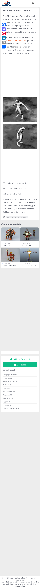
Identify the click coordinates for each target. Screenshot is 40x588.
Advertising (20, 580)
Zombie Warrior (28, 245)
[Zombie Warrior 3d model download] (29, 234)
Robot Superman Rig (29, 266)
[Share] (4, 47)
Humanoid (12, 40)
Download (21, 365)
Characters (7, 243)
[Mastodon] (4, 29)
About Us (24, 578)
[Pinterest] (4, 33)
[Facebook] (4, 24)
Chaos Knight (7, 245)
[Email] (4, 42)
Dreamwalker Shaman (10, 267)
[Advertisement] (20, 77)
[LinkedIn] (4, 38)
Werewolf (22, 40)
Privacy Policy (33, 578)
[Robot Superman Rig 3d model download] (29, 255)
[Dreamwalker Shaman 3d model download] (10, 255)
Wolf (8, 217)
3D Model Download (13, 578)
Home (4, 578)
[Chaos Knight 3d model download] (10, 234)
